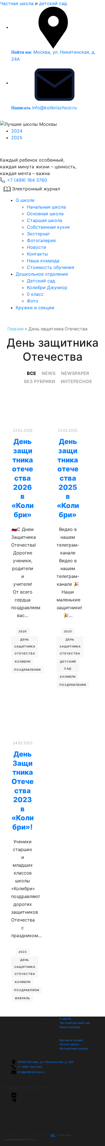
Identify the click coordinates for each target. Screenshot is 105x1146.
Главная (15, 329)
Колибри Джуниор (47, 287)
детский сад (53, 3)
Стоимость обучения (50, 267)
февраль (22, 998)
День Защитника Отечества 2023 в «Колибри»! (22, 790)
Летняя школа (69, 1044)
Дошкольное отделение (42, 274)
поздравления (27, 669)
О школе (25, 200)
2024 (16, 131)
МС (53, 1135)
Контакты (37, 254)
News (48, 373)
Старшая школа (44, 220)
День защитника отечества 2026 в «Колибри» (22, 478)
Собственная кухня (48, 227)
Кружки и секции (35, 307)
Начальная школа (46, 207)
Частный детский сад (74, 1022)
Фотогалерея (41, 240)
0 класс (35, 294)
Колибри (23, 661)
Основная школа (45, 213)
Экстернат (38, 234)
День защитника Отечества (24, 646)
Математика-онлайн (73, 1048)
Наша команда (43, 260)
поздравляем (26, 990)
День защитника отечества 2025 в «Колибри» (68, 478)
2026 (22, 631)
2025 (16, 137)
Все (31, 373)
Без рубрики (39, 381)
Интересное (76, 381)
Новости (36, 247)
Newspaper (75, 373)
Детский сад (41, 280)
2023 (22, 951)
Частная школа (17, 3)
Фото (32, 301)
